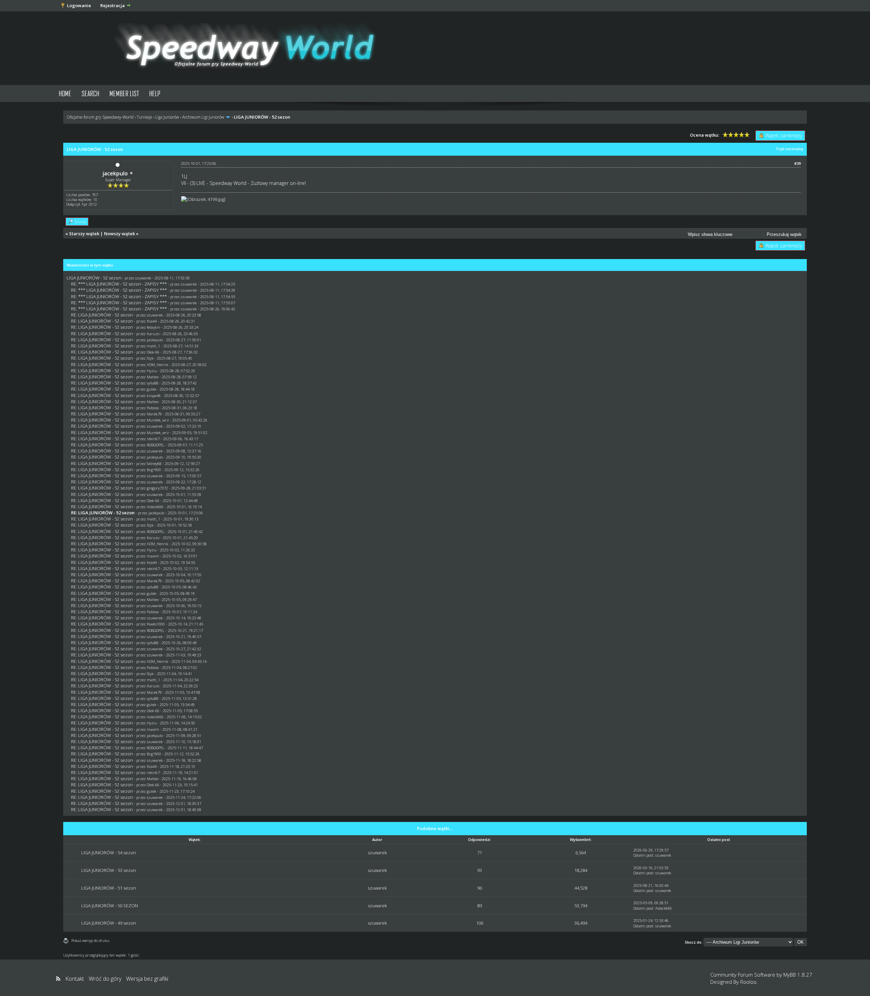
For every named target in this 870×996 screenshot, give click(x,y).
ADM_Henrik (157, 364)
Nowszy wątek (119, 233)
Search (90, 93)
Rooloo (748, 981)
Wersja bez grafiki (147, 978)
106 (479, 923)
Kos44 (152, 321)
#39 (797, 163)
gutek (151, 389)
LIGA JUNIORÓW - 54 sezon (108, 852)
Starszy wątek (84, 233)
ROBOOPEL (155, 444)
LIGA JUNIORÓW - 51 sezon (108, 888)
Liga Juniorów (167, 117)
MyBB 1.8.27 (797, 974)
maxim (153, 556)
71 (479, 852)
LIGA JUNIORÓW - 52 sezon (94, 278)
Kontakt (74, 978)
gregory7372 (157, 488)
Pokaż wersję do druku (90, 940)
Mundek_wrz (158, 420)
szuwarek (143, 277)
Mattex (152, 376)
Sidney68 (154, 463)
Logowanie (79, 5)
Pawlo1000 (156, 623)
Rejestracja (112, 5)
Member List (124, 93)
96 (479, 888)
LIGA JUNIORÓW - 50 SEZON (109, 906)
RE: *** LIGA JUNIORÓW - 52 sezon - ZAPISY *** (119, 284)
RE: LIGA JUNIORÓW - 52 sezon (102, 315)
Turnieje (144, 117)
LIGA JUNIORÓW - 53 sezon (108, 870)
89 (479, 906)
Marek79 (154, 413)
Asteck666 (155, 506)
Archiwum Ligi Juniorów (203, 117)
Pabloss (153, 407)
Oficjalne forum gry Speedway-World (100, 117)
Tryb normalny (789, 148)
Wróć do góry (105, 978)
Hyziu (152, 370)
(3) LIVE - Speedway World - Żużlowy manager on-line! (248, 183)
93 (479, 870)
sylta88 (152, 382)
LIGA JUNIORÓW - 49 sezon (108, 923)
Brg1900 (154, 469)
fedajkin (153, 327)
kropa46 (154, 395)
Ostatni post (643, 855)
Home (65, 93)
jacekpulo (115, 173)
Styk (150, 358)
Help (154, 93)
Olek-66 (153, 352)
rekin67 (153, 438)
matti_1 (153, 345)
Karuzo (153, 333)
